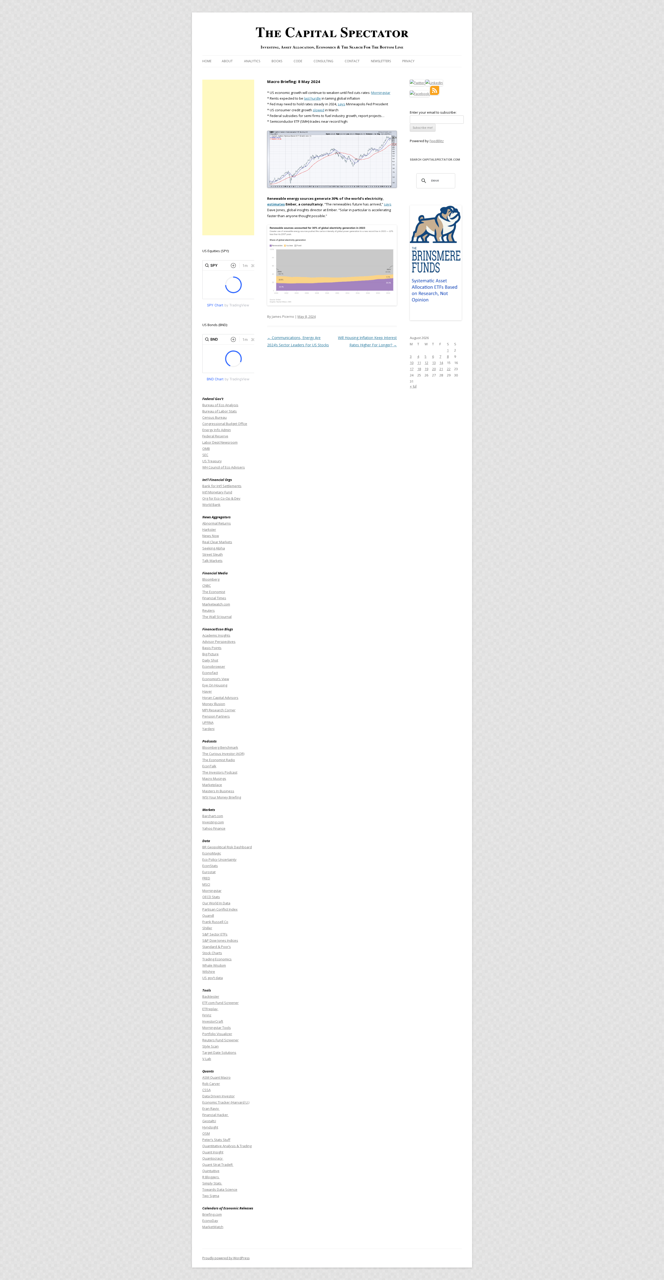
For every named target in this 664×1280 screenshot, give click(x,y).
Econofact (210, 672)
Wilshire (208, 971)
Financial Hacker (215, 1114)
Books (277, 61)
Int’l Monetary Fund (217, 492)
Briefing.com (212, 1214)
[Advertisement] (228, 157)
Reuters (208, 610)
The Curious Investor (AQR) (223, 753)
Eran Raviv (211, 1108)
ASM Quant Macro (216, 1077)
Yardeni (208, 728)
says (341, 104)
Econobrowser (213, 666)
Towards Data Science (219, 1189)
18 (419, 369)
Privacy (408, 61)
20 (434, 369)
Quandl (208, 915)
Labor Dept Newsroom (220, 442)
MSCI (206, 884)
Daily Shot (210, 660)
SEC (205, 454)
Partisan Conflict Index (220, 909)
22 (449, 369)
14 (441, 362)
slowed (318, 110)
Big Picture (210, 654)
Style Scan (210, 1046)
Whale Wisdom (214, 965)
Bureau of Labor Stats (219, 411)
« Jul (413, 386)
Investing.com (213, 822)
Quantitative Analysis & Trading (227, 1146)
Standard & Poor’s (216, 946)
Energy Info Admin (216, 430)
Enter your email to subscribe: (433, 112)
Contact (352, 61)
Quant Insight (212, 1152)
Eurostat (209, 872)
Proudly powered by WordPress (226, 1258)
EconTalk (209, 766)
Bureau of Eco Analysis (220, 405)
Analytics (252, 61)
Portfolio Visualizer (217, 1033)
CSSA (206, 1090)
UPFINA (207, 722)
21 (441, 369)
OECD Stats (211, 896)
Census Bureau (214, 417)
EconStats (210, 865)
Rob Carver (211, 1083)
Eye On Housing (214, 685)
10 (411, 362)
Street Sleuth (212, 554)
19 (426, 369)
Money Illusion (213, 703)
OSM (206, 1133)
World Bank (211, 504)
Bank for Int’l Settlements (221, 486)
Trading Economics (217, 959)
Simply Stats (212, 1183)
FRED (206, 878)
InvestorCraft (212, 1021)
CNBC (206, 585)
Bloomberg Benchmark (220, 747)
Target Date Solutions (219, 1052)
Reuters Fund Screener (220, 1040)
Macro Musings (214, 778)
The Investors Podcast (219, 772)
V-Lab (206, 1058)
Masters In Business (218, 791)
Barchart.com (212, 816)
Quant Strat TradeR (217, 1164)
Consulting (323, 61)
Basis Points (212, 647)
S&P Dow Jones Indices (220, 940)
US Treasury (212, 461)
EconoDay (210, 1220)
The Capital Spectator (332, 31)
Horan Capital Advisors (220, 697)
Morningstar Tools (216, 1027)
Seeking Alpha (213, 548)
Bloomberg (210, 579)
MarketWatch (212, 1226)
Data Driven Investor (218, 1096)
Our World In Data (216, 903)
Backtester (210, 996)
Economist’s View (215, 679)
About (227, 61)
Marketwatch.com (216, 604)
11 (419, 362)
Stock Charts (212, 953)
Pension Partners (216, 716)
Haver (207, 691)
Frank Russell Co (215, 921)
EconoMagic (211, 853)
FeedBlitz (437, 141)
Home (206, 61)
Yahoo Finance (213, 828)
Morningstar (380, 92)
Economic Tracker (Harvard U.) (225, 1102)
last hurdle (312, 98)
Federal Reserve (215, 436)
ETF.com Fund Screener (220, 1002)
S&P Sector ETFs (214, 934)
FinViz (206, 1015)
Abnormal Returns (216, 523)
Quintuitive (210, 1170)
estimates (276, 204)
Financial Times (214, 598)
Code (298, 61)
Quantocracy (212, 1158)
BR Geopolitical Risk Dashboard (227, 847)
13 (434, 362)
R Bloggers (211, 1177)
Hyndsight (210, 1127)
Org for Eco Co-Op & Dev (221, 498)
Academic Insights (216, 635)
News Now (210, 535)
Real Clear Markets (217, 542)
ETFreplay (210, 1009)
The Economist (213, 591)
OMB (206, 448)
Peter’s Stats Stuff (216, 1139)
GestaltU (209, 1121)
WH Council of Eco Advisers (223, 467)
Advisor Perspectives (219, 641)
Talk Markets (212, 560)
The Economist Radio (218, 760)
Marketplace (212, 784)
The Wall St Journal (217, 616)
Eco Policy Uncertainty (219, 859)
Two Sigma (210, 1195)
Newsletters (381, 61)
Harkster (209, 529)
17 (411, 369)
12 (426, 362)
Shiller (207, 928)
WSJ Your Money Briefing (221, 797)
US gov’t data (212, 977)
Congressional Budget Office (224, 423)
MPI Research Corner (219, 710)
